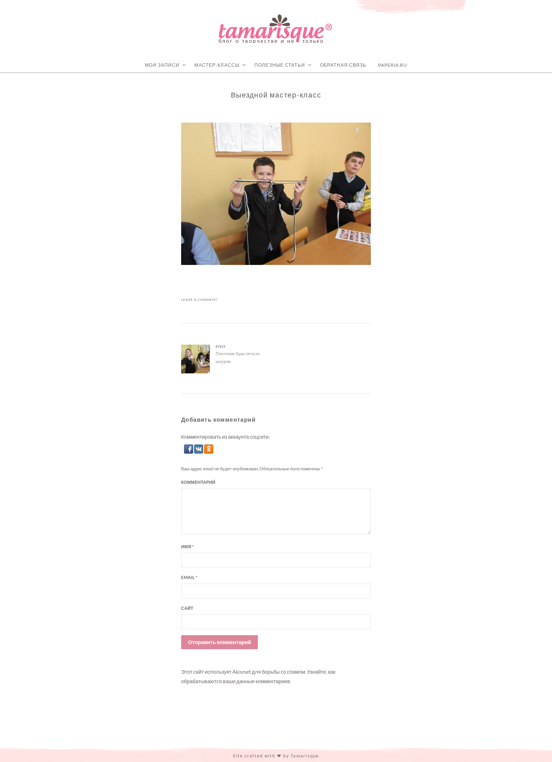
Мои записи (162, 65)
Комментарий (198, 482)
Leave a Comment (199, 299)
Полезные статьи (279, 65)
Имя (187, 546)
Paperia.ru (392, 65)
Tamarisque (305, 755)
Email (189, 577)
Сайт (187, 608)
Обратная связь (343, 65)
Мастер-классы (216, 65)
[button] (189, 451)
